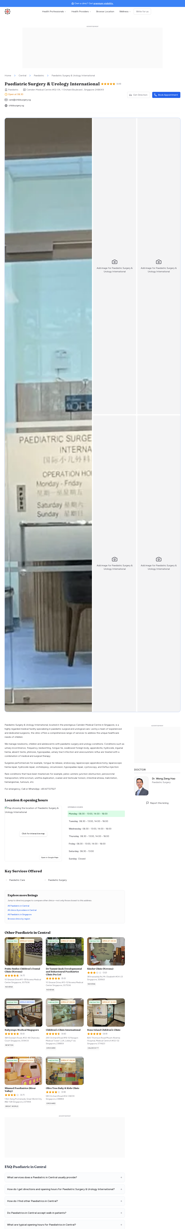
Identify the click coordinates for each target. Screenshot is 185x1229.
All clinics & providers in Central (22, 910)
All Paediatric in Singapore (20, 914)
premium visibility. (103, 3)
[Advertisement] (92, 48)
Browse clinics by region (19, 919)
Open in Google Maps (50, 857)
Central (22, 75)
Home (8, 75)
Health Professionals (53, 11)
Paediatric (39, 75)
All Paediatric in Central (18, 906)
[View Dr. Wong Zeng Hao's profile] (157, 786)
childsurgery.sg (16, 105)
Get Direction (140, 94)
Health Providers (80, 11)
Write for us (142, 11)
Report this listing (159, 802)
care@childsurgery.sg (20, 99)
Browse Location (105, 11)
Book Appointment (168, 94)
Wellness (123, 11)
